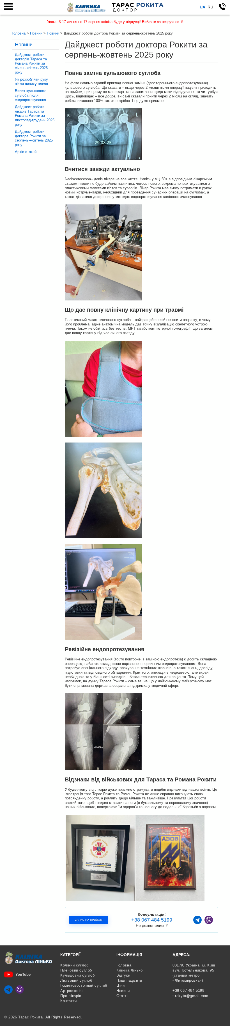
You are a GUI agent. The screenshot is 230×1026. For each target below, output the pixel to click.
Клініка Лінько (129, 970)
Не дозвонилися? (152, 925)
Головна (123, 965)
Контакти (68, 1001)
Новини (123, 991)
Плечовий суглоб (76, 970)
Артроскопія (71, 991)
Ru (210, 7)
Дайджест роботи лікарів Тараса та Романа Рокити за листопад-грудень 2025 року (34, 115)
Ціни (120, 985)
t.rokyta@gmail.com (190, 996)
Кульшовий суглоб (77, 975)
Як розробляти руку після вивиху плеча (31, 81)
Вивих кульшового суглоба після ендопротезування (30, 95)
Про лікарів (70, 996)
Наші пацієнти (129, 980)
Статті (122, 996)
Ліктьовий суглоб (76, 980)
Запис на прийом (88, 919)
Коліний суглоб (74, 965)
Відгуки (123, 975)
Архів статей (25, 152)
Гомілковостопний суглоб (83, 985)
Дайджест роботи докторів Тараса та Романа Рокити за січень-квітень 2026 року (31, 63)
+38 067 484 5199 (151, 920)
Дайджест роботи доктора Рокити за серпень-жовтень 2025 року (34, 138)
